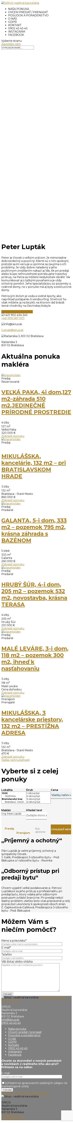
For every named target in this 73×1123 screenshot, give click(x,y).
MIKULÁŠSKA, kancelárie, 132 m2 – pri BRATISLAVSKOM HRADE (33, 466)
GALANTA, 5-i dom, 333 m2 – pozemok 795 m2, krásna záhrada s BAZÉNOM (34, 530)
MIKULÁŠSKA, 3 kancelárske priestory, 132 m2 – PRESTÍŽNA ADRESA (32, 722)
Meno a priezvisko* (14, 940)
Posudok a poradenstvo (28, 15)
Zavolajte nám (11, 44)
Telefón (6, 954)
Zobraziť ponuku (12, 436)
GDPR (12, 22)
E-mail (5, 1073)
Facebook (16, 34)
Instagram (16, 31)
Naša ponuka (18, 9)
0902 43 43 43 (18, 28)
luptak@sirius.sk (12, 330)
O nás (12, 18)
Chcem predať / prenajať (28, 12)
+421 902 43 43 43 (13, 1118)
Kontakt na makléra (17, 311)
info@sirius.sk (10, 1019)
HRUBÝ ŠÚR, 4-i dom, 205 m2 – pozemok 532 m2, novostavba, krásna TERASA (34, 594)
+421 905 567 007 (13, 318)
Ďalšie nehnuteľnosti (15, 760)
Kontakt (15, 25)
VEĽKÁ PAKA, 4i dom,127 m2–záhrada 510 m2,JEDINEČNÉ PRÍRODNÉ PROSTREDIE (36, 402)
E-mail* (6, 947)
